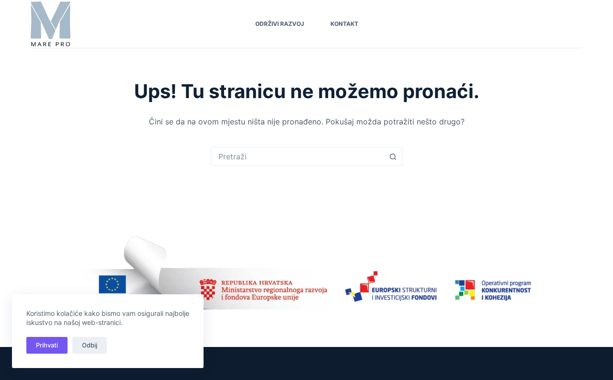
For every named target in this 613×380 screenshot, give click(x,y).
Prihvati (47, 345)
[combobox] (297, 156)
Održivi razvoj (279, 23)
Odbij (89, 345)
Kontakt (344, 23)
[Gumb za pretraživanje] (393, 156)
